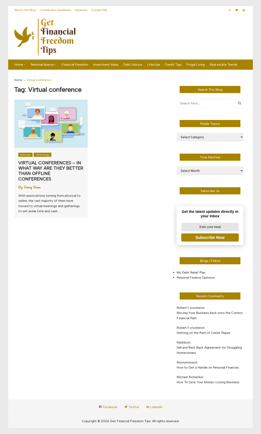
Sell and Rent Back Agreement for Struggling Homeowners (209, 350)
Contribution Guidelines (55, 10)
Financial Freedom (74, 64)
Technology (42, 154)
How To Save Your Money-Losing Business (208, 382)
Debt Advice (132, 64)
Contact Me (99, 10)
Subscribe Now (210, 237)
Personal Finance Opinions (196, 277)
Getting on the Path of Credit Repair (203, 333)
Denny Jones (32, 187)
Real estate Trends (223, 64)
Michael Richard (188, 377)
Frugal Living (195, 64)
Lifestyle (153, 64)
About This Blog (25, 10)
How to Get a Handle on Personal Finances (208, 367)
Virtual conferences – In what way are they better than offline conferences (50, 171)
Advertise (81, 10)
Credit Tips (173, 64)
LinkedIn (156, 407)
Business (25, 154)
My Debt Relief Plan (191, 272)
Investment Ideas (105, 64)
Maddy (182, 342)
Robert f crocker (189, 308)
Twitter (133, 407)
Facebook (109, 407)
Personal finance (42, 64)
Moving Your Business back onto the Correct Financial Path (210, 315)
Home (18, 64)
